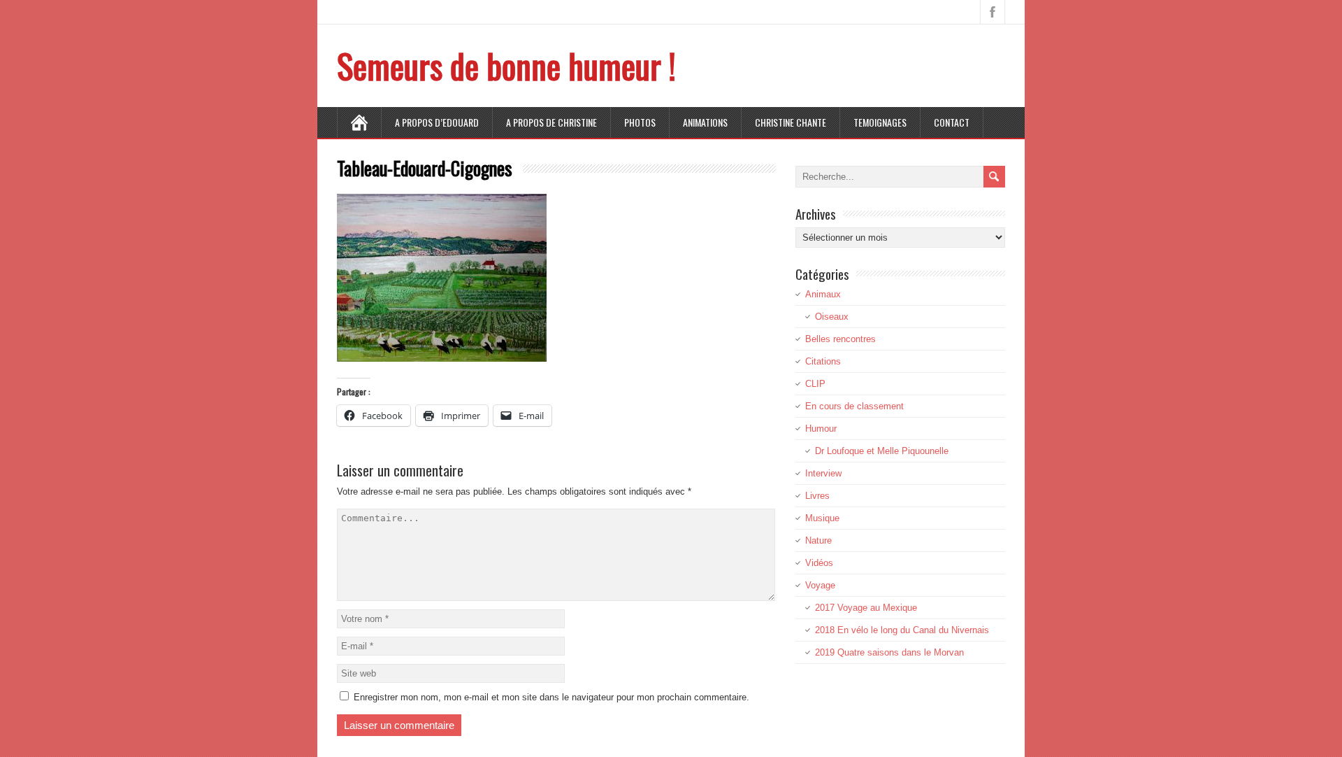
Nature (818, 540)
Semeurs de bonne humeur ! (506, 65)
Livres (817, 495)
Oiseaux (832, 316)
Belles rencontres (840, 339)
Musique (822, 518)
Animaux (823, 294)
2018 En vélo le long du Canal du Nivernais (902, 630)
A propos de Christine (551, 122)
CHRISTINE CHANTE (790, 122)
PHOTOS (640, 122)
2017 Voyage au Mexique (866, 607)
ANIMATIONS (705, 122)
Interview (823, 473)
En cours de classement (854, 406)
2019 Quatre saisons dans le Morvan (889, 652)
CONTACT (951, 122)
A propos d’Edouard (437, 122)
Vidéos (819, 563)
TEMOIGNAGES (880, 122)
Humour (821, 428)
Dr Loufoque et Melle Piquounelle (881, 451)
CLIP (815, 383)
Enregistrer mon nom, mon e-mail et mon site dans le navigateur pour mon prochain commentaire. (551, 697)
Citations (823, 361)
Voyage (820, 585)
